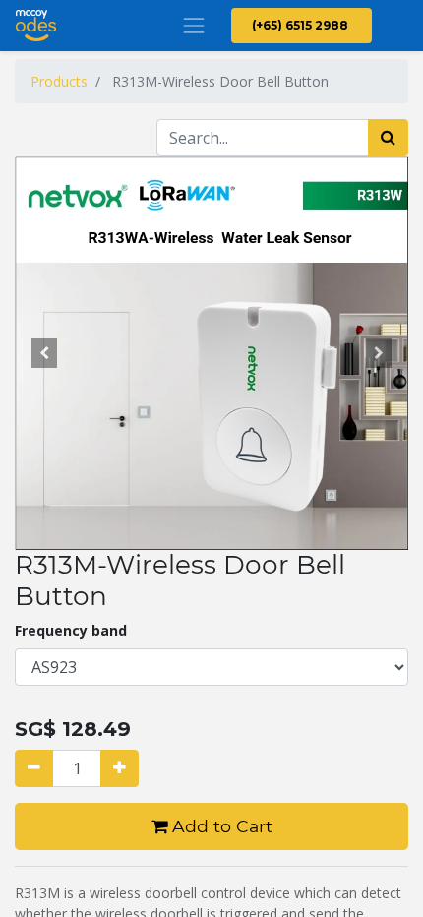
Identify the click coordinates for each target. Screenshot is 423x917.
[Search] (388, 137)
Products (59, 81)
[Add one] (119, 768)
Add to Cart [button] (219, 826)
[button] (44, 353)
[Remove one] (34, 768)
